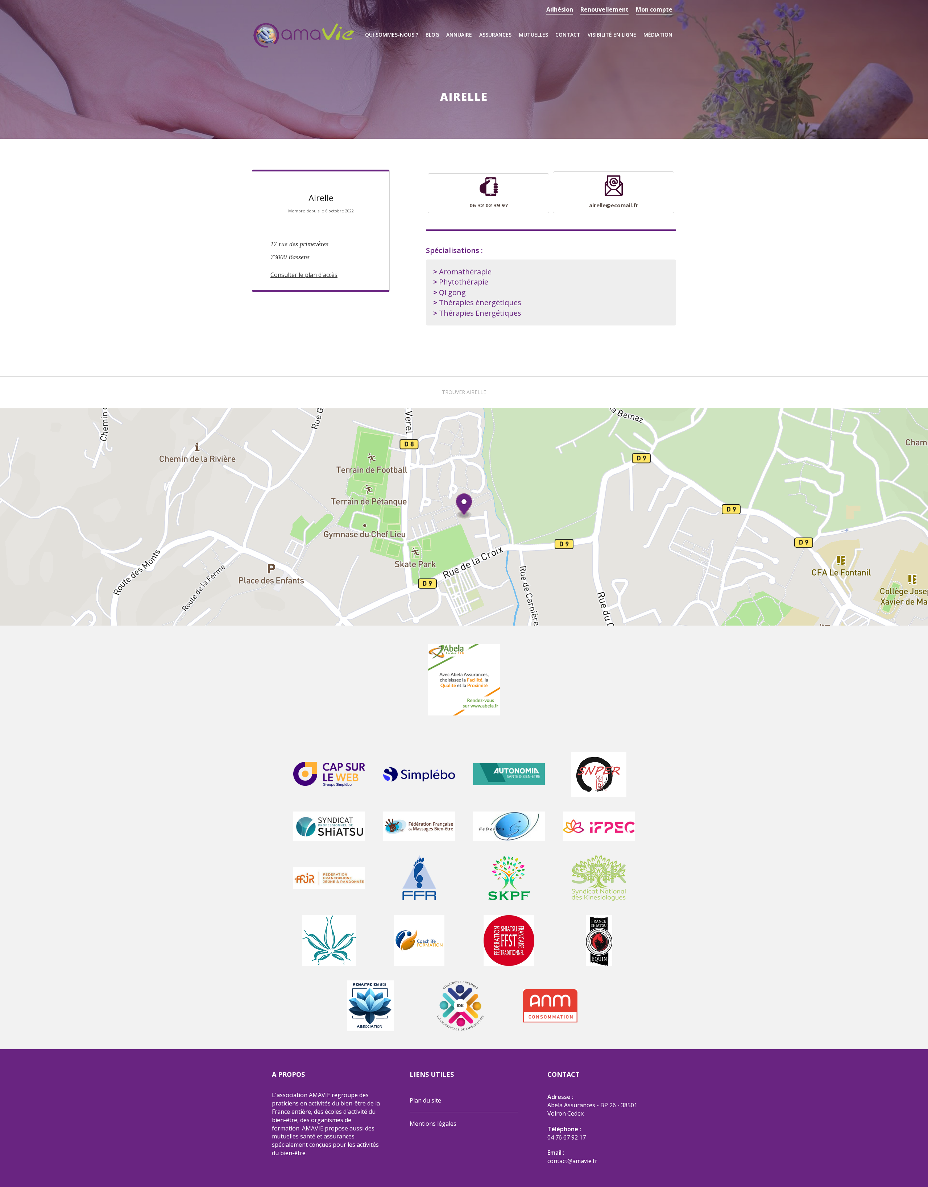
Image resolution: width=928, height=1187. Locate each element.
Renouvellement (604, 9)
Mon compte (654, 9)
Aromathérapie (465, 272)
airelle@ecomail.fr (613, 205)
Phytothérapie (463, 282)
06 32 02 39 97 (488, 205)
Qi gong (452, 292)
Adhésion (559, 9)
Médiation (657, 34)
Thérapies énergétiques (480, 302)
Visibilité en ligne (612, 34)
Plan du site (425, 1100)
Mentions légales (433, 1124)
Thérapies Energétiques (480, 313)
